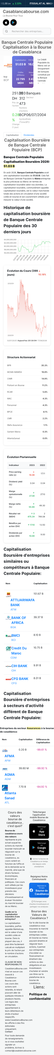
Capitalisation (12, 135)
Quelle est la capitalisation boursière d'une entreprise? (12, 915)
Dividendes (29, 135)
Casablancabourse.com (26, 11)
